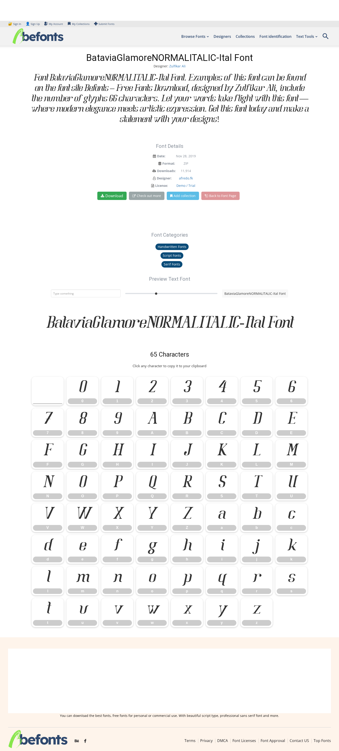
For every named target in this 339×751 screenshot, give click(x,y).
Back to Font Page (222, 196)
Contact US (299, 741)
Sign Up (33, 24)
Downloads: (166, 171)
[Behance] (77, 741)
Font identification (275, 36)
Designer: (164, 178)
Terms (190, 741)
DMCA (222, 741)
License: (161, 185)
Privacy (206, 741)
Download (114, 195)
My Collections (80, 24)
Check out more (149, 196)
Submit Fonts (106, 24)
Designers (222, 36)
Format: (168, 163)
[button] (325, 38)
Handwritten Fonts (172, 246)
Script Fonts (172, 255)
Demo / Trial (185, 185)
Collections (245, 36)
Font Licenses (244, 741)
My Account (56, 24)
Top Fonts (322, 741)
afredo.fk (186, 178)
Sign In (15, 24)
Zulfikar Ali (177, 66)
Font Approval (273, 741)
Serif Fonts (172, 264)
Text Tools (305, 36)
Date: (161, 156)
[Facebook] (85, 741)
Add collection (185, 196)
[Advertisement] (169, 681)
